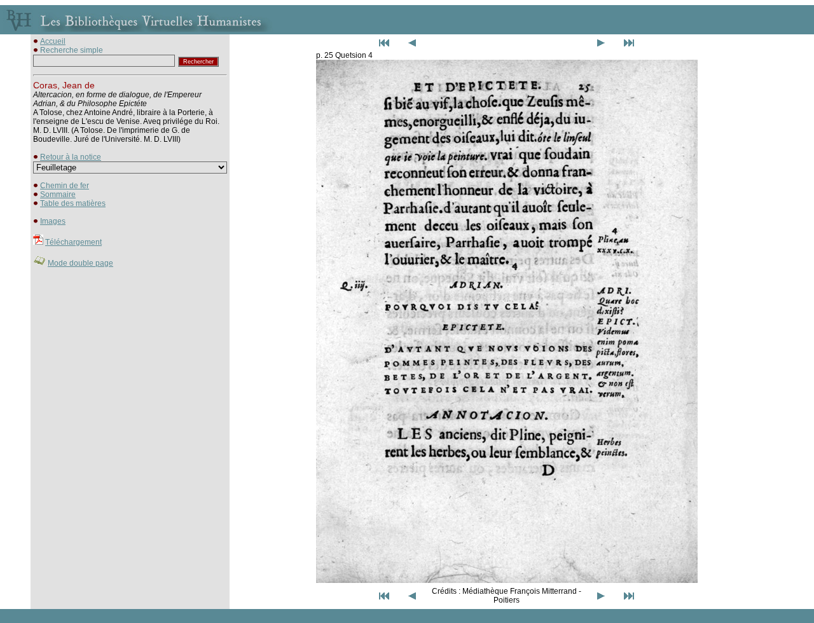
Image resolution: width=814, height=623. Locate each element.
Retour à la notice (70, 157)
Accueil (53, 41)
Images (53, 221)
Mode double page (80, 263)
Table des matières (73, 203)
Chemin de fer (64, 185)
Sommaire (58, 194)
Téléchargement (73, 242)
